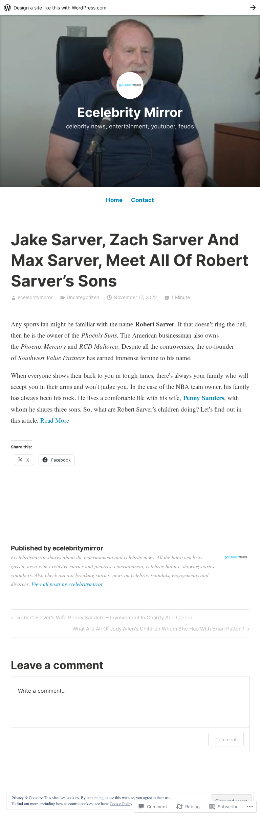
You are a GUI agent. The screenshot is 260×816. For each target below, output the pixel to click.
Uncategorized (83, 297)
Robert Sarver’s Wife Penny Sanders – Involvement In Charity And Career (100, 618)
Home (114, 200)
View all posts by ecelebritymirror (67, 583)
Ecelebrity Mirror (130, 112)
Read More (54, 420)
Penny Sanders (203, 397)
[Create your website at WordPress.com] (130, 7)
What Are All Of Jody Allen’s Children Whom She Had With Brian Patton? (158, 630)
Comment (226, 739)
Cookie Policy (121, 803)
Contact (142, 200)
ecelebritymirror (35, 297)
